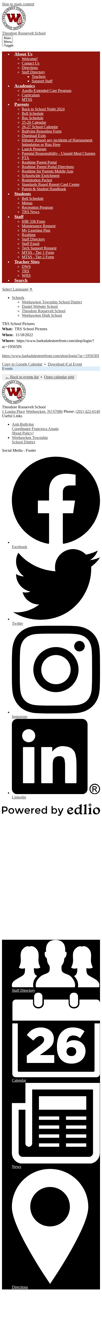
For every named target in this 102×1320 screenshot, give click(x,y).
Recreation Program (37, 207)
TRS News (30, 212)
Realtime (29, 235)
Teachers (39, 76)
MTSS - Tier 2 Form (38, 257)
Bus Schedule (32, 118)
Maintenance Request (38, 226)
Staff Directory (33, 72)
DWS (26, 266)
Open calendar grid (59, 377)
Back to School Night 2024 (43, 109)
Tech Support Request (39, 248)
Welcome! (30, 59)
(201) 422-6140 (88, 411)
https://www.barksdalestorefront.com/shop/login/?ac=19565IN (50, 356)
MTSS (27, 99)
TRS (25, 271)
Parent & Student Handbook (44, 189)
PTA (25, 158)
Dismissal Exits (34, 136)
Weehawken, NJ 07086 (44, 411)
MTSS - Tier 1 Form (38, 252)
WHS (26, 275)
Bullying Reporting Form (41, 131)
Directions (30, 68)
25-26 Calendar (34, 122)
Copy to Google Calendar (22, 364)
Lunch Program (34, 149)
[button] (23, 54)
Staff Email (30, 244)
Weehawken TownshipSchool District (30, 439)
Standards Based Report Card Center (50, 184)
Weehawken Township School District (52, 302)
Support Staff (42, 81)
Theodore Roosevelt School (43, 311)
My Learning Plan (36, 230)
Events (7, 368)
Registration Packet (37, 180)
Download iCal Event (65, 364)
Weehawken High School (42, 315)
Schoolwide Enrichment (40, 176)
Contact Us (30, 63)
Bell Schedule (33, 113)
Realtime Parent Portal (39, 162)
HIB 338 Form (33, 221)
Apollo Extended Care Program (46, 90)
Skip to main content (18, 4)
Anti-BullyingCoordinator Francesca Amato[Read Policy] (35, 428)
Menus (27, 203)
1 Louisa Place (13, 411)
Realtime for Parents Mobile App (47, 171)
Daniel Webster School (40, 306)
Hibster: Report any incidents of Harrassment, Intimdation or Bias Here (57, 142)
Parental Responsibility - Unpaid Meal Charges (58, 153)
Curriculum (31, 95)
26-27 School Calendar (40, 127)
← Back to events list (22, 377)
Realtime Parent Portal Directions (48, 167)
